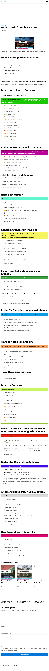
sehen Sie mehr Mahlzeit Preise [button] (10, 139)
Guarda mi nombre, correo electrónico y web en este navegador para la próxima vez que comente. (24, 649)
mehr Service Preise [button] (7, 334)
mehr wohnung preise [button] (8, 454)
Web (2, 639)
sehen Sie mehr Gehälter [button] (8, 263)
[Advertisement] (24, 13)
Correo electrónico (6, 633)
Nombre (3, 626)
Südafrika (3, 25)
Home (2, 35)
